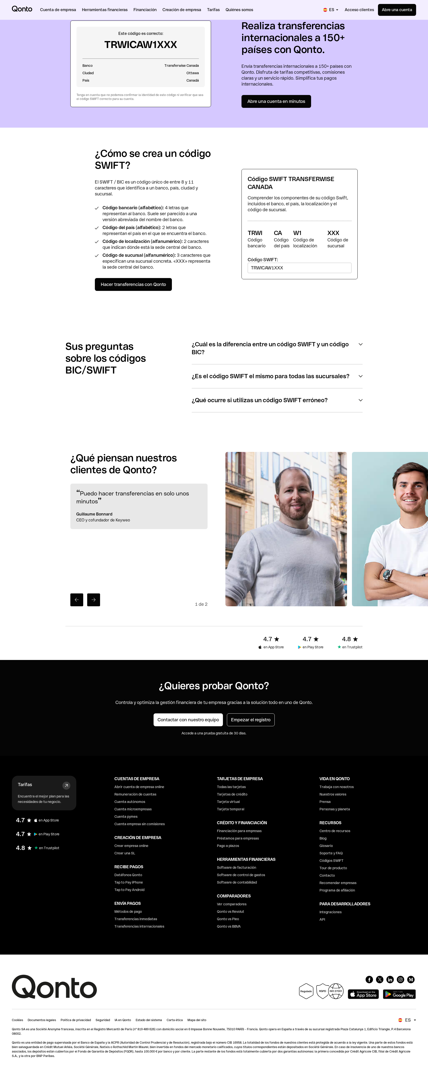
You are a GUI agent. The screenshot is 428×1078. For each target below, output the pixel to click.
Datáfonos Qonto (128, 875)
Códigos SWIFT (332, 861)
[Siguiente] (93, 599)
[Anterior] (76, 599)
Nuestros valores (333, 794)
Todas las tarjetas (231, 787)
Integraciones (331, 912)
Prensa (325, 802)
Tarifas (25, 784)
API (322, 919)
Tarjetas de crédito (232, 794)
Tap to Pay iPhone (128, 882)
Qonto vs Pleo (228, 919)
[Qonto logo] (22, 9)
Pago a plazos (228, 846)
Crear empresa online (131, 846)
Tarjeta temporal (230, 809)
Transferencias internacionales (139, 926)
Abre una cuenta (397, 9)
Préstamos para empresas (238, 838)
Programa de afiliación (337, 890)
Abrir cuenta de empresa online (139, 787)
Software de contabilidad (237, 882)
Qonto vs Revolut (230, 912)
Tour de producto (333, 868)
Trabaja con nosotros (337, 787)
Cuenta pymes (125, 817)
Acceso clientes (359, 9)
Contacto (327, 875)
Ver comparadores (231, 904)
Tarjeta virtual (228, 802)
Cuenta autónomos (129, 802)
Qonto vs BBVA (229, 926)
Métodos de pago (128, 912)
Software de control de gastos (241, 875)
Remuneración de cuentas (135, 794)
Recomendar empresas (338, 883)
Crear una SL (124, 853)
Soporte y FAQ (331, 853)
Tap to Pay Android (129, 890)
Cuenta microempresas (133, 809)
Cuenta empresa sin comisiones (139, 824)
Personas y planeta (335, 809)
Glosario (326, 846)
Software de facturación (236, 867)
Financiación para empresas (239, 831)
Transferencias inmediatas (135, 919)
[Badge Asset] (369, 979)
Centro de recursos (335, 831)
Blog (323, 838)
